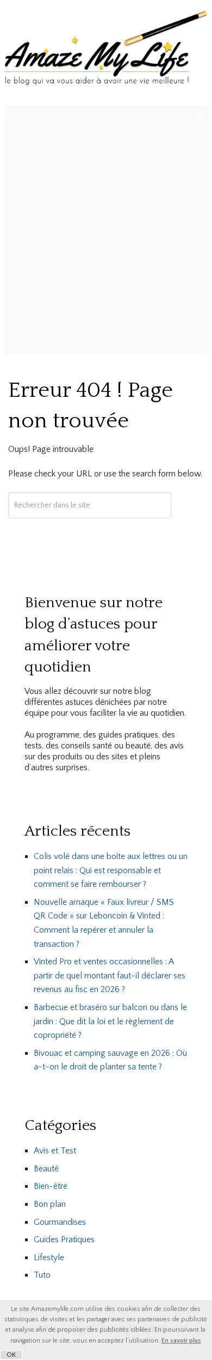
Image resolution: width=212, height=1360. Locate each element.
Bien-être (50, 1186)
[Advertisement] (106, 242)
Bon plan (50, 1204)
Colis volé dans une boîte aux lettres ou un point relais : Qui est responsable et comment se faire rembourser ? (111, 870)
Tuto (42, 1275)
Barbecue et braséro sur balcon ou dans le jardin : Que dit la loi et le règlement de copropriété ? (110, 1021)
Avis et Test (55, 1151)
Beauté (46, 1169)
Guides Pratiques (64, 1239)
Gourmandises (60, 1222)
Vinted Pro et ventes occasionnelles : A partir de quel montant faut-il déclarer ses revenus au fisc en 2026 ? (109, 975)
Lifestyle (49, 1257)
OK (11, 1354)
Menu (14, 118)
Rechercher (90, 537)
